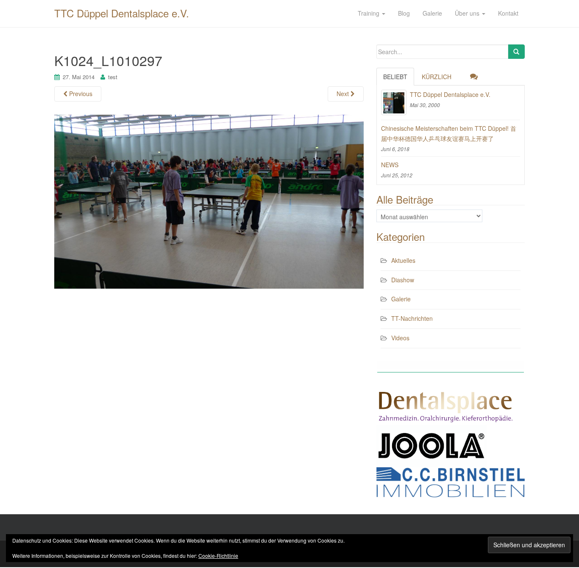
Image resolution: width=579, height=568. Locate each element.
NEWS (389, 164)
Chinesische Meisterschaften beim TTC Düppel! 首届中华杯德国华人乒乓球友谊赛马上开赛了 (448, 133)
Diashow (402, 280)
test (112, 77)
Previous (79, 93)
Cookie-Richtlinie (218, 555)
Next (344, 93)
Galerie (401, 299)
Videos (400, 338)
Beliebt (395, 76)
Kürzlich (436, 76)
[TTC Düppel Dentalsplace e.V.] (393, 102)
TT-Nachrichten (412, 318)
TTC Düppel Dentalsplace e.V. (121, 13)
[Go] (516, 51)
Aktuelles (403, 260)
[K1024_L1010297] (209, 200)
